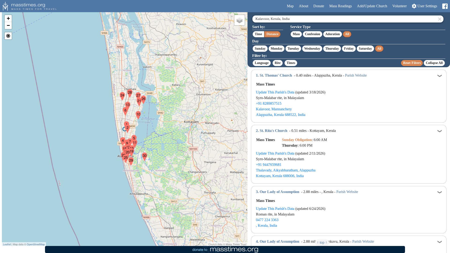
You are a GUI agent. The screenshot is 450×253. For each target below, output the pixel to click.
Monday (276, 48)
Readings (340, 6)
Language (262, 63)
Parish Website (356, 75)
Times (291, 63)
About (303, 6)
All (347, 34)
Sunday (260, 48)
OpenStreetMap (36, 244)
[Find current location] (8, 35)
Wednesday (312, 48)
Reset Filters (412, 63)
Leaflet (7, 244)
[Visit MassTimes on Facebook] (444, 6)
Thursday (332, 48)
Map (290, 6)
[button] (125, 122)
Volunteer (399, 6)
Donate (318, 6)
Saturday (365, 48)
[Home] (29, 5)
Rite (278, 63)
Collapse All (434, 63)
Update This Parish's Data (275, 92)
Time (258, 34)
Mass (296, 34)
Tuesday (293, 48)
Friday (349, 48)
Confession (312, 34)
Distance (272, 34)
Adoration (332, 34)
